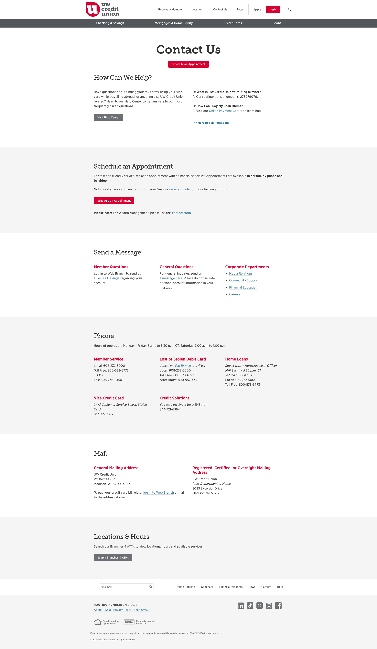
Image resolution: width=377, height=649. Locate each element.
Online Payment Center (225, 111)
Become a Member (170, 9)
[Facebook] (278, 605)
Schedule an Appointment (188, 64)
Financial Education (243, 287)
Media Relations (240, 273)
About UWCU (103, 609)
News (251, 586)
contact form (181, 213)
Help (280, 586)
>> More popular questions (211, 122)
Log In (273, 9)
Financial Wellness (230, 586)
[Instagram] (269, 605)
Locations (197, 9)
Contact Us (220, 9)
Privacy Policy (122, 609)
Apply (257, 9)
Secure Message (108, 278)
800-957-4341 (188, 380)
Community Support (244, 280)
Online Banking (185, 586)
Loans (277, 23)
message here (172, 278)
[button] (290, 10)
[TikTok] (250, 605)
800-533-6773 (118, 370)
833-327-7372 (103, 414)
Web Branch (182, 366)
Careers (234, 294)
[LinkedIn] (240, 605)
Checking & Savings (110, 23)
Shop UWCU (142, 609)
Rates (240, 9)
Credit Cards (233, 23)
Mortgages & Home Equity (174, 23)
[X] (259, 605)
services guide (179, 189)
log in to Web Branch (158, 492)
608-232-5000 (114, 366)
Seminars (207, 586)
